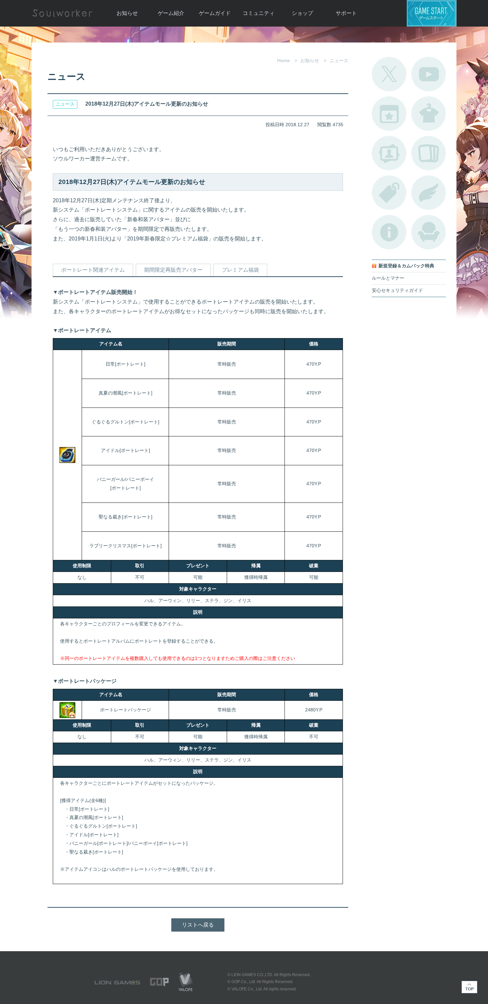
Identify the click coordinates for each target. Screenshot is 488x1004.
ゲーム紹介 (171, 13)
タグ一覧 (389, 192)
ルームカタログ (428, 232)
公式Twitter (389, 74)
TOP (469, 987)
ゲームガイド (215, 13)
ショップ (302, 13)
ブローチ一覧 (428, 192)
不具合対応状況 (389, 232)
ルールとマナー (388, 278)
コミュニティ (259, 13)
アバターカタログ (428, 113)
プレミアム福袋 (240, 270)
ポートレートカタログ (389, 153)
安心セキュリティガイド (397, 290)
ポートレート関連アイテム (93, 270)
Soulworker (62, 13)
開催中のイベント (389, 113)
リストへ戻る (198, 925)
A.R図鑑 (428, 153)
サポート (346, 13)
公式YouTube (428, 74)
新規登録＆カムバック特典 (406, 265)
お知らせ (127, 13)
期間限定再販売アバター (173, 270)
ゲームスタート (431, 13)
